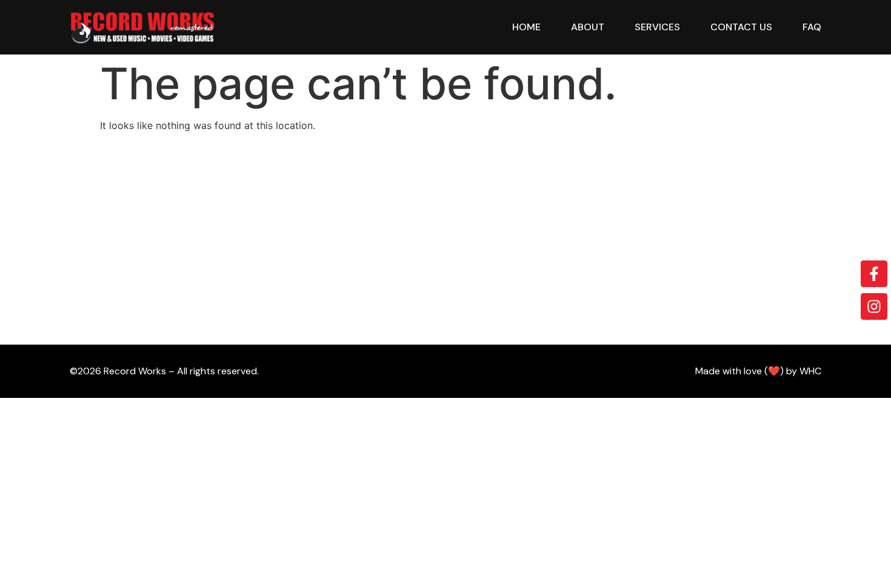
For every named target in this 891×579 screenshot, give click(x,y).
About (587, 27)
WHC (810, 371)
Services (657, 27)
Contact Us (741, 27)
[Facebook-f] (874, 273)
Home (526, 27)
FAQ (812, 27)
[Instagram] (874, 306)
